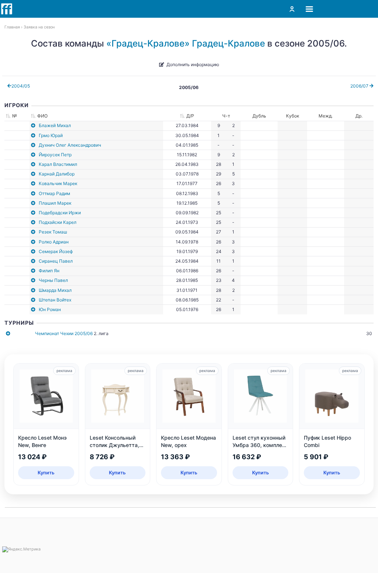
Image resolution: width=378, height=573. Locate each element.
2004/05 (20, 86)
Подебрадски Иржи (60, 212)
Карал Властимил (58, 164)
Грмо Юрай (51, 135)
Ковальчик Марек (58, 183)
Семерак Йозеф (56, 251)
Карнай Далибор (57, 174)
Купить (46, 472)
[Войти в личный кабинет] (292, 8)
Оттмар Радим (54, 193)
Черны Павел (53, 280)
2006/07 (360, 86)
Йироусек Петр (55, 154)
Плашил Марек (55, 203)
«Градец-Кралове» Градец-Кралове (185, 43)
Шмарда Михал (55, 290)
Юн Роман (50, 309)
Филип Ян (49, 270)
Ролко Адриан (54, 242)
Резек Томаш (53, 232)
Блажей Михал (55, 125)
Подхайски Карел (57, 222)
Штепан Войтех (55, 300)
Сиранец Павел (56, 261)
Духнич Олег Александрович (70, 145)
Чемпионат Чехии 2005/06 (64, 333)
